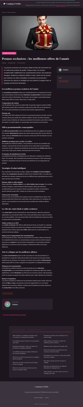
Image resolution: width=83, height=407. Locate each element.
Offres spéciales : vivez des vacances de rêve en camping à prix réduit (56, 372)
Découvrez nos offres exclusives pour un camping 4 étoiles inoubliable (26, 357)
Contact (47, 397)
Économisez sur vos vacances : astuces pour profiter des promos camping (57, 356)
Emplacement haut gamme (73, 2)
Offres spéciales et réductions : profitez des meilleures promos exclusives (54, 341)
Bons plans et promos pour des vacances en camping (55, 361)
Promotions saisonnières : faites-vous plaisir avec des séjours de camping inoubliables (25, 347)
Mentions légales (38, 397)
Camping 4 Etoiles (12, 4)
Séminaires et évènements (73, 5)
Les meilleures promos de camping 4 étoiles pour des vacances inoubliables (25, 352)
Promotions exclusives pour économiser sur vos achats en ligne (56, 336)
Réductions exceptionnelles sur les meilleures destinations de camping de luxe (55, 367)
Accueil (38, 2)
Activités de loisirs (45, 2)
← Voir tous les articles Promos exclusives (14, 315)
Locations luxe (44, 5)
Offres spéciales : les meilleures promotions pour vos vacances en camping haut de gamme (25, 336)
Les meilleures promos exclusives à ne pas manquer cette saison (26, 341)
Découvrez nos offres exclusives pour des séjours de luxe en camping (25, 363)
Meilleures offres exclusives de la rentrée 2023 (55, 346)
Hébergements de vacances (33, 5)
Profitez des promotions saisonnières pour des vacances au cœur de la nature (55, 350)
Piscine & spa (52, 5)
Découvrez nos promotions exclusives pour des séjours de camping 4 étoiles (25, 368)
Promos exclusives (61, 5)
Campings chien (54, 2)
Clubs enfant (62, 2)
